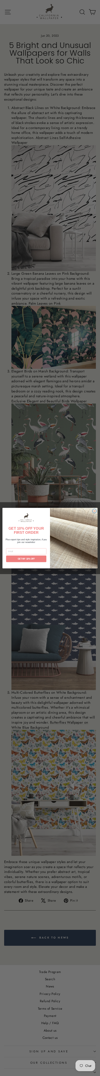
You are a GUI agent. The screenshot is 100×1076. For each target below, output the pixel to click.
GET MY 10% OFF (26, 559)
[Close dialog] (94, 511)
